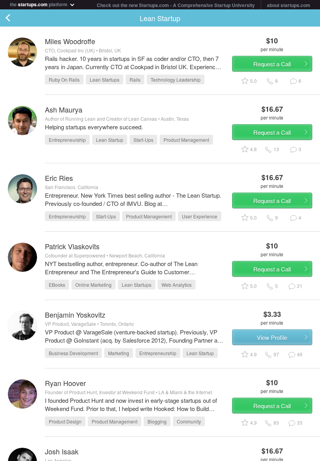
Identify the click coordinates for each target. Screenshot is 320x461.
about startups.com (288, 5)
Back (15, 18)
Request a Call (272, 64)
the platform (39, 4)
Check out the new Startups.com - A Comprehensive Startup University (176, 5)
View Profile (272, 337)
